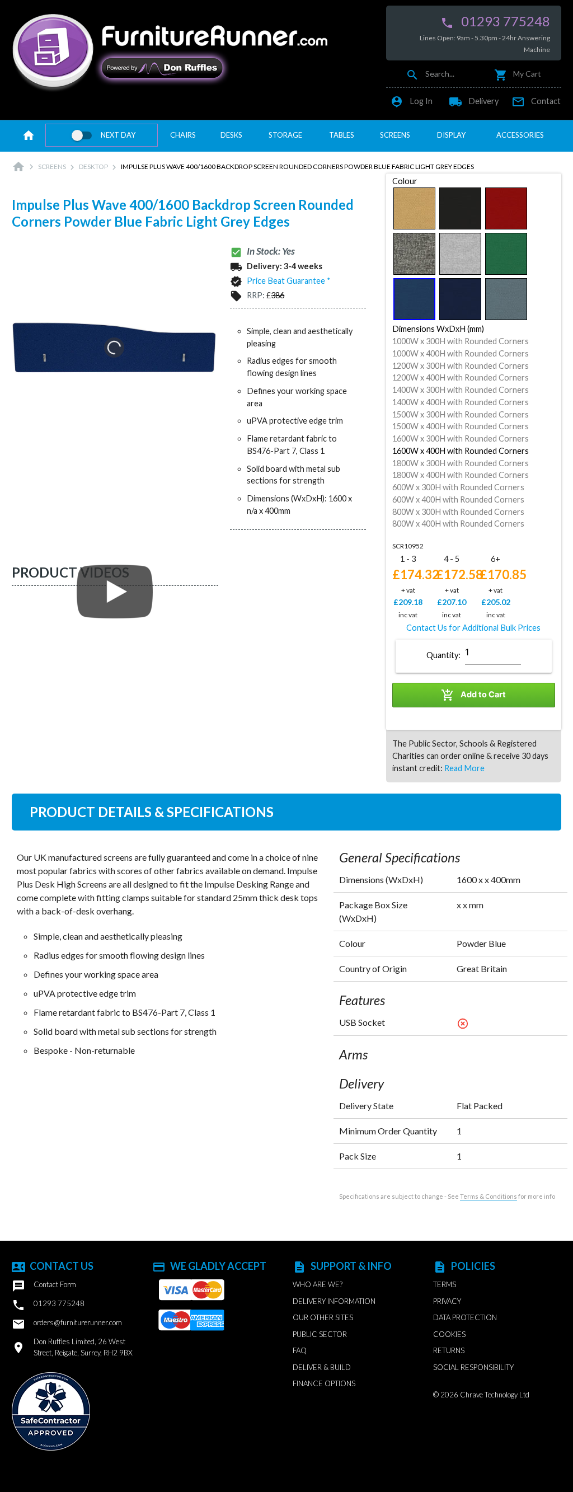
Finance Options (324, 1383)
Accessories (520, 134)
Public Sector (320, 1334)
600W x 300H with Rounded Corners (458, 487)
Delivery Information (334, 1301)
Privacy (447, 1301)
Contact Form (44, 1286)
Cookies (449, 1334)
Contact (536, 101)
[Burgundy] (506, 208)
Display (451, 134)
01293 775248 (495, 21)
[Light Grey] (460, 254)
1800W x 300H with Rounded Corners (460, 463)
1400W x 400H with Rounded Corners (460, 402)
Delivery (474, 101)
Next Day (118, 134)
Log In (411, 101)
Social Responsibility (473, 1367)
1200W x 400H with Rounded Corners (460, 377)
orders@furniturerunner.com (67, 1324)
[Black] (460, 208)
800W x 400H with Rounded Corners (458, 523)
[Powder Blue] (414, 299)
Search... (430, 73)
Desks (231, 134)
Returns (448, 1350)
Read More (464, 768)
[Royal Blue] (460, 299)
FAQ (300, 1350)
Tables (341, 134)
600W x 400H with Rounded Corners (458, 499)
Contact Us (52, 1266)
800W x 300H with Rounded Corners (458, 512)
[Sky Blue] (506, 299)
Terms (444, 1284)
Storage (285, 134)
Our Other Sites (323, 1317)
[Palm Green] (506, 254)
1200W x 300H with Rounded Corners (460, 365)
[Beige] (414, 208)
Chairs (183, 134)
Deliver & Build (322, 1367)
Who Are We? (317, 1284)
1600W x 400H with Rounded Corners (460, 451)
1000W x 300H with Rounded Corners (460, 341)
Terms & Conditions (488, 1196)
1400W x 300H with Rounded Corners (460, 390)
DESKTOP (93, 166)
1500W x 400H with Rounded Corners (460, 426)
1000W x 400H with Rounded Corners (460, 353)
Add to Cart (473, 695)
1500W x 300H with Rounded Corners (460, 414)
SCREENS (52, 166)
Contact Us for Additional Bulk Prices (473, 627)
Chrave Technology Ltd (494, 1394)
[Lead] (414, 254)
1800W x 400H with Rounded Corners (460, 475)
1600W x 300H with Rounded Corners (460, 438)
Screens (395, 134)
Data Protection (465, 1317)
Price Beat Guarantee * (289, 280)
